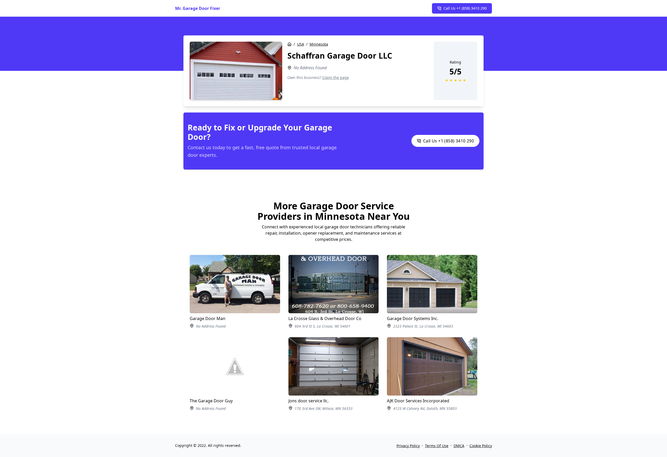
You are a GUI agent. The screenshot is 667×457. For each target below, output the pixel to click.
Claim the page (335, 77)
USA (300, 44)
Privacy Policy (408, 445)
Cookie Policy (481, 445)
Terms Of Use (436, 445)
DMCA (459, 445)
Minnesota (319, 44)
